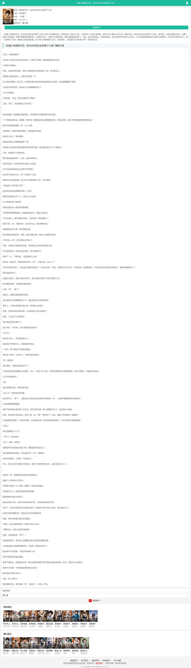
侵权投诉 (106, 660)
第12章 (25, 23)
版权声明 (95, 660)
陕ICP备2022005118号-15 (100, 667)
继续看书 (96, 27)
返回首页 (73, 660)
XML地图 (117, 660)
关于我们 (84, 660)
